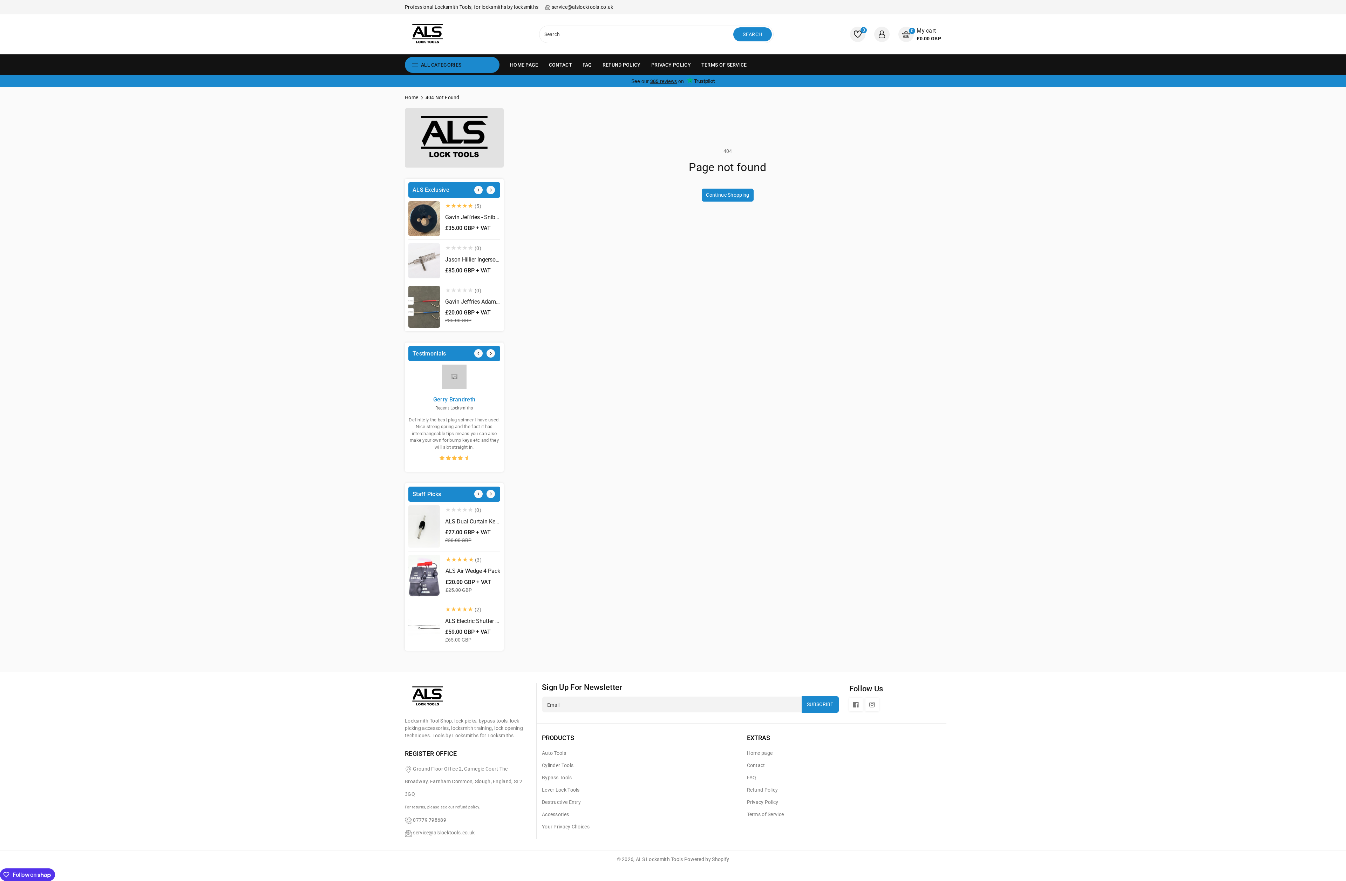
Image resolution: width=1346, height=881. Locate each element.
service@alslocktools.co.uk (444, 832)
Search (752, 34)
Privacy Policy (763, 802)
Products (558, 737)
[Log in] (882, 34)
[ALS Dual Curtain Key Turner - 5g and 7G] (424, 526)
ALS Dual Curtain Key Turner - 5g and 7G (495, 521)
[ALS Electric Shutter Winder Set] (424, 626)
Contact (756, 765)
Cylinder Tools (557, 765)
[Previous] (478, 190)
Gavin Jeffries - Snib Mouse (479, 217)
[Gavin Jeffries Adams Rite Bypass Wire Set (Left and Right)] (424, 307)
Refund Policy (762, 790)
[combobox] (637, 34)
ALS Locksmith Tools (659, 859)
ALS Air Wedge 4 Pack (473, 571)
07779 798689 (429, 820)
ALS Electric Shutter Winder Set (483, 621)
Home (411, 97)
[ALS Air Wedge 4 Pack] (424, 576)
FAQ (751, 777)
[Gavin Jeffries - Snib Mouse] (424, 218)
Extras (758, 737)
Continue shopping (727, 195)
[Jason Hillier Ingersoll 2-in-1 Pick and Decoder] (424, 260)
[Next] (491, 190)
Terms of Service (765, 814)
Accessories (555, 814)
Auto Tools (554, 753)
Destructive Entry (561, 802)
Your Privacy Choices (566, 826)
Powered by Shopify (706, 859)
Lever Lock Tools (561, 790)
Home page (760, 753)
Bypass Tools (557, 777)
